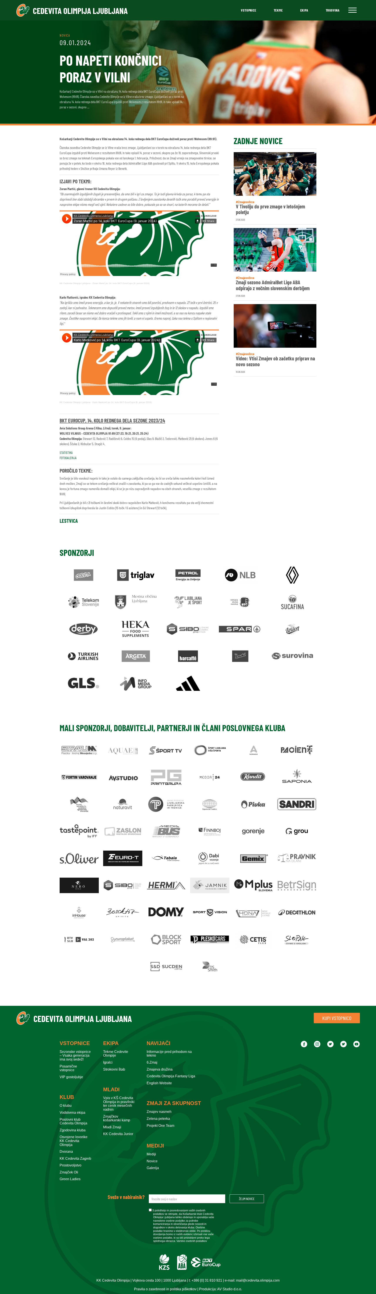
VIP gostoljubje (71, 1077)
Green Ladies (70, 1179)
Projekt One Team (160, 1125)
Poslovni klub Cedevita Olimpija (73, 1121)
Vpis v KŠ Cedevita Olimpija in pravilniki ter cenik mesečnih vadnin (118, 1103)
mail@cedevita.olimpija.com (258, 1280)
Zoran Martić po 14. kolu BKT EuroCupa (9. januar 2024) (120, 283)
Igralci (107, 1062)
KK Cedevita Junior (118, 1134)
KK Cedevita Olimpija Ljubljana (75, 283)
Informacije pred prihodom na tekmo (169, 1053)
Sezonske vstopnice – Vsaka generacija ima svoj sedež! (75, 1055)
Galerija (153, 1168)
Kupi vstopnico (336, 1018)
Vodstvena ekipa (72, 1112)
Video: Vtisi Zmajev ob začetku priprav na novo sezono (275, 361)
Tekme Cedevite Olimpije (115, 1053)
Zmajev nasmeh (159, 1112)
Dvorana (66, 1151)
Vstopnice (248, 10)
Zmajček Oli (69, 1172)
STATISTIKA (66, 452)
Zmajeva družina (160, 1069)
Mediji (155, 1145)
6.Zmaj (152, 1062)
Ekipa (304, 10)
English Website (159, 1083)
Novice (152, 1161)
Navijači (158, 1043)
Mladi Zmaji (112, 1127)
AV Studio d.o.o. (229, 1289)
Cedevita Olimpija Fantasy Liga (171, 1076)
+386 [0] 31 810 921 (206, 1280)
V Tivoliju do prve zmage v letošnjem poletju (270, 209)
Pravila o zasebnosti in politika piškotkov (165, 1289)
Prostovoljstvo (70, 1165)
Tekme (278, 10)
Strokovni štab (114, 1069)
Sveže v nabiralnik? (126, 1197)
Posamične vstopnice (68, 1068)
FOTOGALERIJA (68, 458)
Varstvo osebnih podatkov (191, 1241)
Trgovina (333, 10)
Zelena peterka (158, 1118)
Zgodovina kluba (73, 1130)
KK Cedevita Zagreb (75, 1158)
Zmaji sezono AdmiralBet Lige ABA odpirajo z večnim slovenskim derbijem (273, 285)
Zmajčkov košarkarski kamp (116, 1118)
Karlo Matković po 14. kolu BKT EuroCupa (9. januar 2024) (122, 402)
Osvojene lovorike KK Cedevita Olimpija (73, 1140)
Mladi (111, 1089)
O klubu (66, 1105)
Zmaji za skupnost (174, 1103)
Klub (67, 1097)
